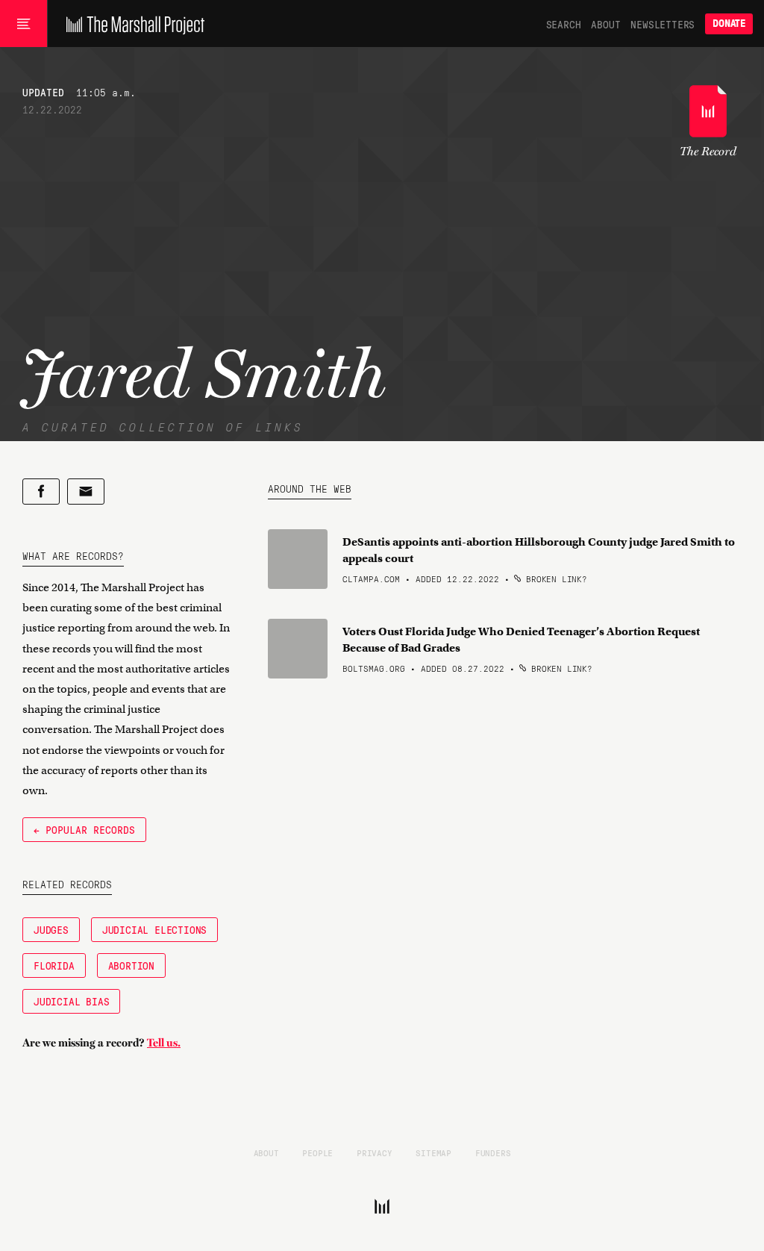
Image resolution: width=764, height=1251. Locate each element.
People (317, 1152)
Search (563, 24)
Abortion (131, 965)
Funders (493, 1152)
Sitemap (433, 1152)
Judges (51, 929)
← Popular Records (84, 829)
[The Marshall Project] (132, 24)
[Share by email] (85, 491)
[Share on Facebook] (41, 491)
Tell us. (164, 1042)
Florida (54, 965)
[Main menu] (23, 24)
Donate (729, 23)
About (605, 24)
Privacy (374, 1152)
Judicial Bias (71, 1001)
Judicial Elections (154, 929)
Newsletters (662, 24)
